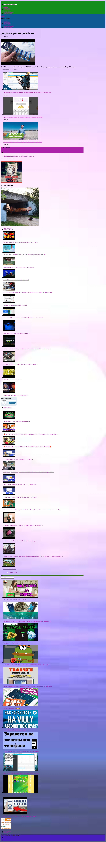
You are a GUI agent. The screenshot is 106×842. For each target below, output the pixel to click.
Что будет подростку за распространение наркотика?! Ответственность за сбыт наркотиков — (28, 472)
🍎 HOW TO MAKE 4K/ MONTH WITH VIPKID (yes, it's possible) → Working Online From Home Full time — (31, 434)
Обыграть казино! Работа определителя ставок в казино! (18, 267)
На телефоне (7, 8)
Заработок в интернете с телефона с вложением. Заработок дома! (21, 751)
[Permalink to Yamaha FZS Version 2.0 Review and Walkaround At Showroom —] (9, 361)
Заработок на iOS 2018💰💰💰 (11, 708)
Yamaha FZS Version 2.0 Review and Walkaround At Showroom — (20, 364)
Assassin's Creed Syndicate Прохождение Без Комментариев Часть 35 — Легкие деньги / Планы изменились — (33, 556)
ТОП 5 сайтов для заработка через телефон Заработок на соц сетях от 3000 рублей (27, 92)
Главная (5, 7)
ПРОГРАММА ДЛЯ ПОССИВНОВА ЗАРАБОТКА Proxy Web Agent (21, 773)
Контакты (5, 832)
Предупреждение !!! (8, 12)
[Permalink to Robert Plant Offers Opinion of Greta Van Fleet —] (9, 392)
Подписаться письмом (9, 404)
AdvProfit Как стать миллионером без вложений (16, 280)
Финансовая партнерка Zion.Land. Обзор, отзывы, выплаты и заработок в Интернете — (26, 348)
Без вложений (7, 9)
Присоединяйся (7, 13)
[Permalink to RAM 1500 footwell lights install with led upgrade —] (9, 330)
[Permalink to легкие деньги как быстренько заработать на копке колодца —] (9, 538)
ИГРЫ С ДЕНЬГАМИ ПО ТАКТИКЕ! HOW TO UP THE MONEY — (20, 484)
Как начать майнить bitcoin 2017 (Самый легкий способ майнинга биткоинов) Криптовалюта (27, 292)
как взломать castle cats (9, 569)
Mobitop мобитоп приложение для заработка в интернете (18, 794)
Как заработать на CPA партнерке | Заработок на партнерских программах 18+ (24, 254)
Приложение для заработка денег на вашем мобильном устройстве (23, 117)
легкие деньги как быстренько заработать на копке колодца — (20, 540)
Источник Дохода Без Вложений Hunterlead (15, 305)
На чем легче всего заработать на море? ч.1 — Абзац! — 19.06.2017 (22, 142)
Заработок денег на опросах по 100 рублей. (15, 599)
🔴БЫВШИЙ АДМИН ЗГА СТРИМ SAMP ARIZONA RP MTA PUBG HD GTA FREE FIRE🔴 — (28, 446)
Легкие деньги (7, 10)
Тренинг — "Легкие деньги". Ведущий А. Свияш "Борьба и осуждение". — (23, 525)
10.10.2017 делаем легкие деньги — (13, 379)
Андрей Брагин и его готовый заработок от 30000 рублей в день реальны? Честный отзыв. (27, 686)
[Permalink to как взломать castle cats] (9, 566)
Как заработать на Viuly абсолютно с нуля (14, 729)
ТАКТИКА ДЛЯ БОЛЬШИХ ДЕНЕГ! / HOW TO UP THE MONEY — (20, 497)
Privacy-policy (7, 831)
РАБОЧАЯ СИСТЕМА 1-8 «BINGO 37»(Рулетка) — (16, 421)
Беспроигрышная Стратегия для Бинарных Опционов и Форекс (20, 242)
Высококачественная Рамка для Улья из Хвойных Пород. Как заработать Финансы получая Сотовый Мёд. (31, 509)
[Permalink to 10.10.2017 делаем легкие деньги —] (9, 377)
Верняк (2, 1)
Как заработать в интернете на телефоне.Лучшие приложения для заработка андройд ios (27, 621)
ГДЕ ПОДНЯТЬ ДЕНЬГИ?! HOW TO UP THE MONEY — (18, 459)
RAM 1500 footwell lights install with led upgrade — (16, 333)
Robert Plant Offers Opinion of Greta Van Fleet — (15, 395)
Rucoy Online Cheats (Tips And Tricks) (13, 643)
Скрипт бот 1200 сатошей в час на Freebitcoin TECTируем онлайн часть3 (23, 317)
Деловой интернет (6, 398)
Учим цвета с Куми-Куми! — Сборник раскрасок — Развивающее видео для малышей (26, 664)
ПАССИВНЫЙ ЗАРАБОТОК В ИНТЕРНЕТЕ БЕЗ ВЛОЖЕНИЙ (20, 816)
